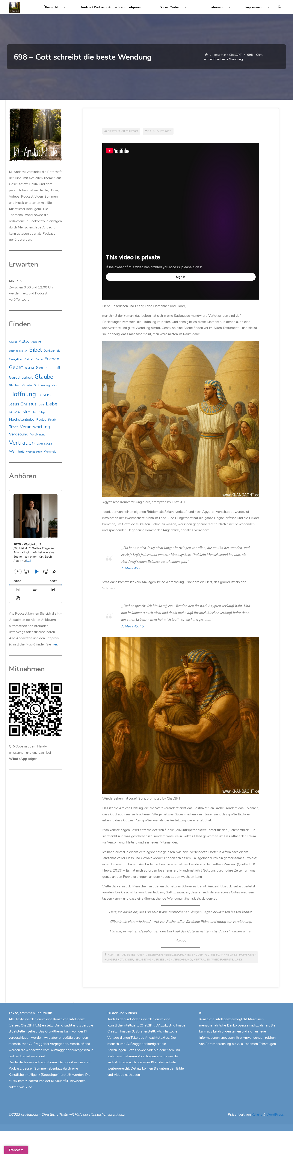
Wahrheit (16, 451)
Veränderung (44, 444)
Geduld (29, 368)
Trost (13, 427)
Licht (41, 404)
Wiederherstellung (227, 960)
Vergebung (162, 960)
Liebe (51, 404)
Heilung (231, 955)
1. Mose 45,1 (131, 567)
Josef (129, 960)
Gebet (16, 367)
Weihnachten (34, 452)
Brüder (197, 955)
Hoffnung (246, 955)
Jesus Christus (23, 404)
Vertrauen (202, 960)
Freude (38, 359)
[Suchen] (279, 7)
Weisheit (50, 452)
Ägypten (114, 955)
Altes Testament (134, 955)
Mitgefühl (15, 412)
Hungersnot (113, 960)
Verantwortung (35, 427)
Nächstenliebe (21, 419)
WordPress (275, 1114)
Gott (36, 385)
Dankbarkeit (52, 351)
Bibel (35, 350)
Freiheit (28, 359)
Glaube (44, 377)
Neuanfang (143, 960)
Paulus (41, 419)
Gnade (27, 385)
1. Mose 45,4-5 (132, 626)
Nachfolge (38, 412)
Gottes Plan (214, 955)
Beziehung (155, 955)
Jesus (44, 394)
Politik (52, 420)
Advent (13, 342)
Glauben (14, 385)
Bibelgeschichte (177, 955)
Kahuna (256, 1114)
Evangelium (16, 359)
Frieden (51, 359)
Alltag (24, 341)
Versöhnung (182, 960)
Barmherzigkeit (18, 351)
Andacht (36, 342)
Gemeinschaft (48, 368)
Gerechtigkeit (21, 377)
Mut (26, 412)
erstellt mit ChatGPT (227, 55)
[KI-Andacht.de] (14, 7)
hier (54, 644)
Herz (54, 385)
